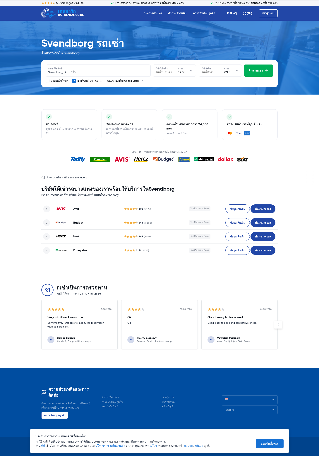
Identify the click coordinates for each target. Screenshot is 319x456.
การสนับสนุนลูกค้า (204, 13)
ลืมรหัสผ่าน (168, 401)
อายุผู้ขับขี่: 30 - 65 (87, 80)
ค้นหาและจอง (263, 209)
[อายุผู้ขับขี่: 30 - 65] (74, 81)
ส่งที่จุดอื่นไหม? (59, 80)
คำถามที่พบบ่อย (177, 13)
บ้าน (49, 177)
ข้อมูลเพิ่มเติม (237, 209)
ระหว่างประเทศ (153, 13)
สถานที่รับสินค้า (55, 68)
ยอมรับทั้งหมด (270, 443)
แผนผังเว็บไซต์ (110, 406)
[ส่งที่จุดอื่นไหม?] (47, 81)
